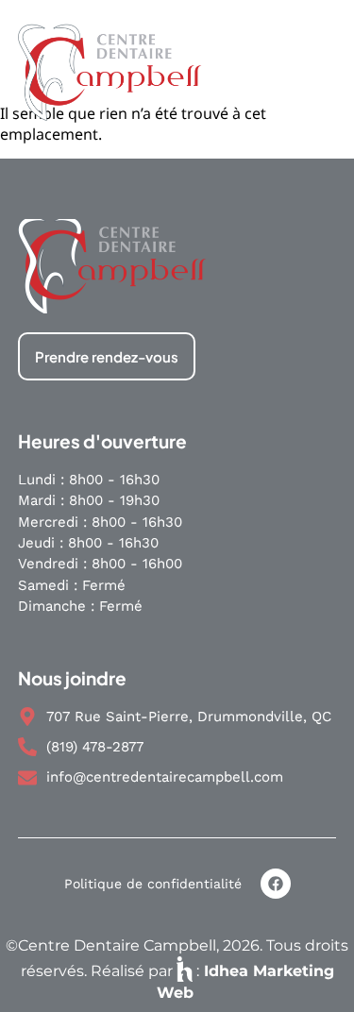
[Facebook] (276, 884)
